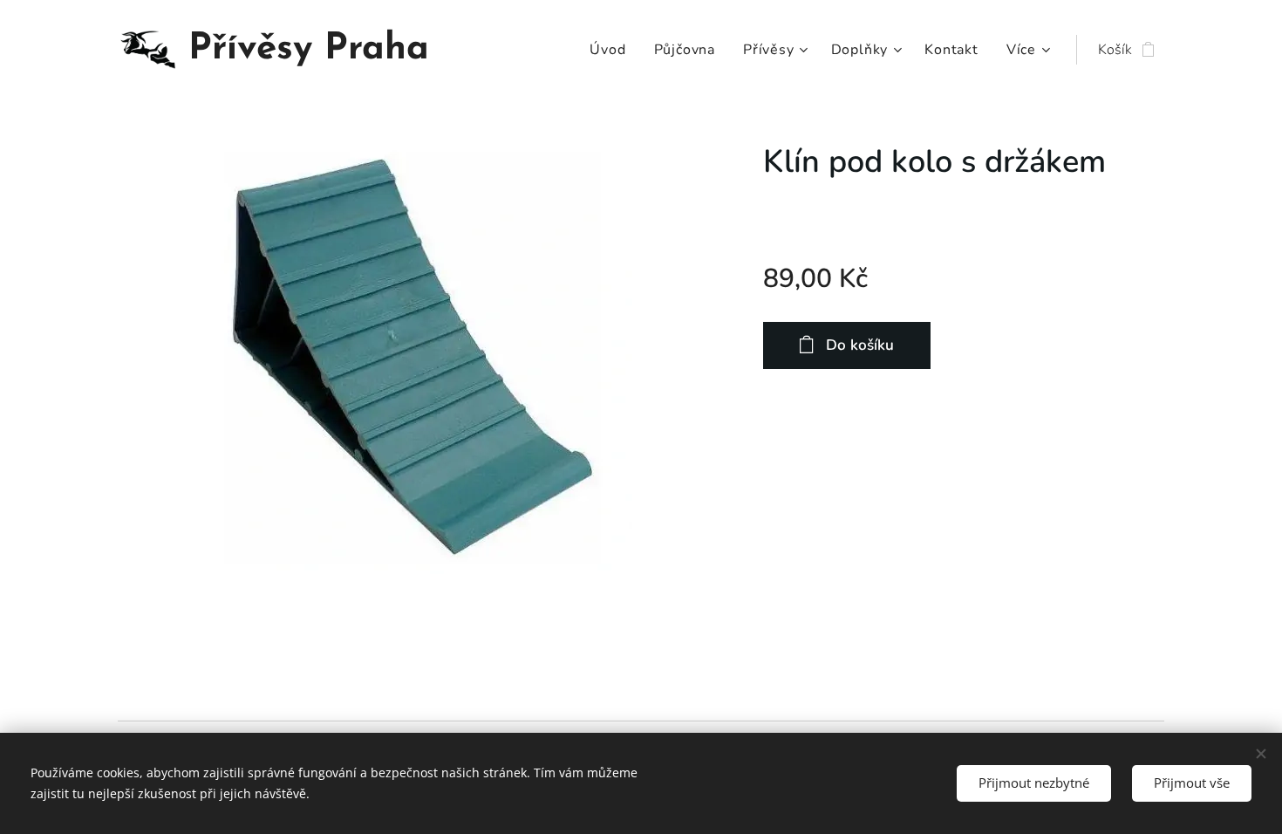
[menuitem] (612, 50)
